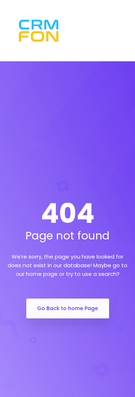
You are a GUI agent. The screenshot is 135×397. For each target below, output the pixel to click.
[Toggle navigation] (126, 30)
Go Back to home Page (67, 308)
